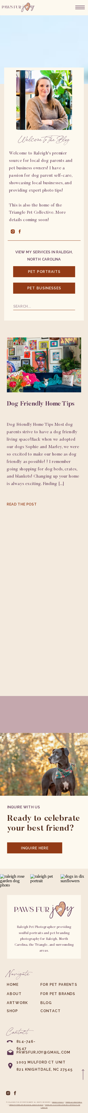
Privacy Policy (58, 1102)
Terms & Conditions (73, 1102)
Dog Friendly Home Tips (41, 404)
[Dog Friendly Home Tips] (44, 365)
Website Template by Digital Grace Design (26, 1105)
